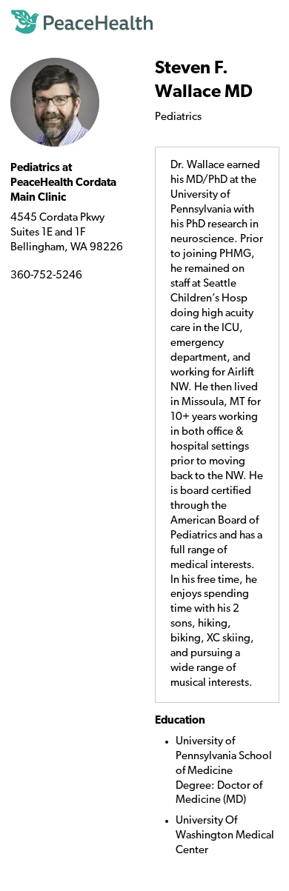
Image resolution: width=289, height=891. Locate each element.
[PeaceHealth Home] (144, 22)
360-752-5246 (46, 275)
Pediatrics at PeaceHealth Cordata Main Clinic (63, 183)
